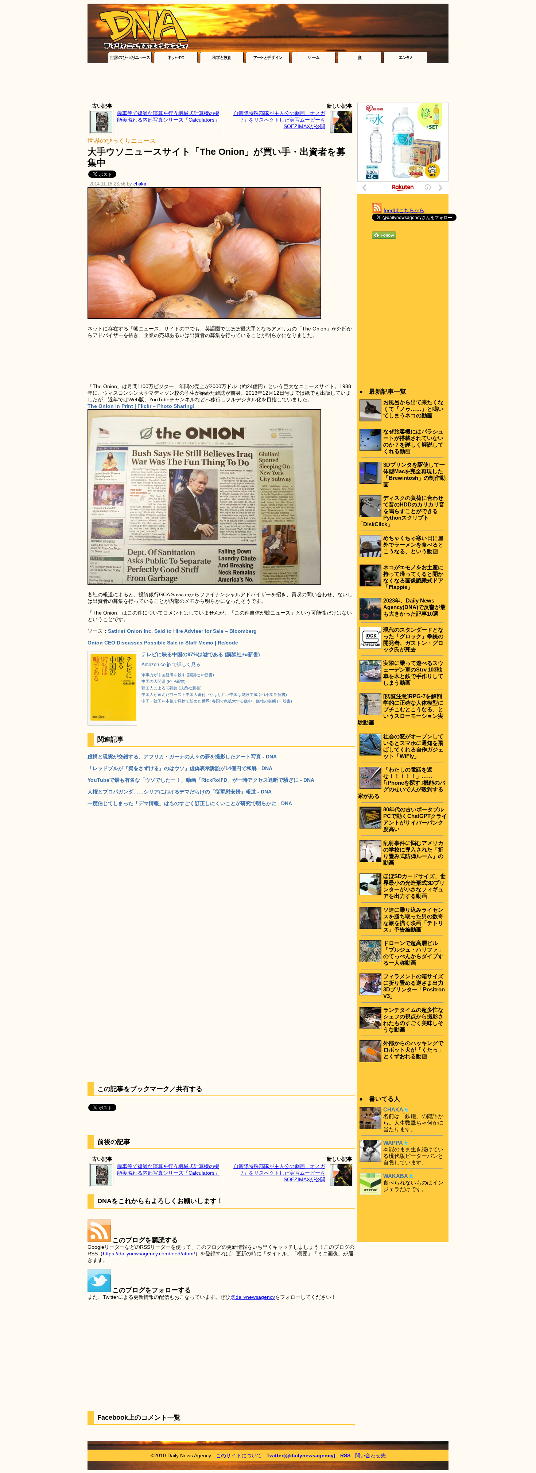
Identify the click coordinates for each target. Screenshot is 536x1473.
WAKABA (395, 1176)
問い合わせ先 (370, 1455)
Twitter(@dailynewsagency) (301, 1455)
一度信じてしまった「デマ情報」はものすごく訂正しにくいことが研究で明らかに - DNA (190, 803)
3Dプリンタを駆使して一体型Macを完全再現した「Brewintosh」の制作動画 (414, 474)
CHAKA (393, 1109)
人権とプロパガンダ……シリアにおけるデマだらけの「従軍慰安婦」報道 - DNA (180, 792)
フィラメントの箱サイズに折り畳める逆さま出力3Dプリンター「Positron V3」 (414, 986)
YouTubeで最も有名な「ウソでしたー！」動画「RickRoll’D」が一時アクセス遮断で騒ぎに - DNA (201, 780)
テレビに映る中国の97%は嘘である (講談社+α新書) (200, 654)
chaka (139, 184)
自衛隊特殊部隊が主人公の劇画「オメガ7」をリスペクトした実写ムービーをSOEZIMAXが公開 (279, 119)
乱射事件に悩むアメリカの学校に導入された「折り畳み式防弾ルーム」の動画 (413, 853)
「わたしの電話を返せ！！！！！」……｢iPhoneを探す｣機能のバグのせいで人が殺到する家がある (401, 782)
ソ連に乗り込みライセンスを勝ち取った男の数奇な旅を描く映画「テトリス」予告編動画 (413, 920)
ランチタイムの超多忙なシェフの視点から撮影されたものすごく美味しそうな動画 (413, 1020)
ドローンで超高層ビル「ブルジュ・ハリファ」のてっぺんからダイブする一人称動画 (413, 953)
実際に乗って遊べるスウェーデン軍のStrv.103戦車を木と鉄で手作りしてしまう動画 (413, 673)
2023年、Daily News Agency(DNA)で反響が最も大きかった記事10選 (414, 607)
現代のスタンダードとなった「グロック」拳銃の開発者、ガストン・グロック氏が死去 (413, 640)
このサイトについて (239, 1455)
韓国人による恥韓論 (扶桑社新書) (171, 688)
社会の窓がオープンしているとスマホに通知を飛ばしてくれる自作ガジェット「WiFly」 (413, 746)
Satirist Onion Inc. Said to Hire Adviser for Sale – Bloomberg (182, 631)
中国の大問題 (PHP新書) (163, 681)
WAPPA (393, 1143)
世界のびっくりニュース (122, 140)
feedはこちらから (404, 210)
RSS (345, 1455)
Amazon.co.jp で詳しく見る (171, 664)
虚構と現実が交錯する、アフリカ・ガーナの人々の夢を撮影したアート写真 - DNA (182, 757)
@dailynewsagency (252, 1297)
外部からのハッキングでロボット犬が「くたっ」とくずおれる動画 (413, 1049)
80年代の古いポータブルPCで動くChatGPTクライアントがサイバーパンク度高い (415, 819)
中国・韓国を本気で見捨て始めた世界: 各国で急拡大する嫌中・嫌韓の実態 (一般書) (216, 701)
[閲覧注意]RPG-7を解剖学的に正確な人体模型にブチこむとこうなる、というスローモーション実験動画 (400, 709)
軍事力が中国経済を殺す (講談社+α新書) (177, 675)
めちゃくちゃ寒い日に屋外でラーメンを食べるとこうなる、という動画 (413, 544)
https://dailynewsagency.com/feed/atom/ (149, 1253)
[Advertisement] (268, 84)
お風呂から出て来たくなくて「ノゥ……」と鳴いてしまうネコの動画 (413, 408)
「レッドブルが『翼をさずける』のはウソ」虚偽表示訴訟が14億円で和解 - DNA (180, 768)
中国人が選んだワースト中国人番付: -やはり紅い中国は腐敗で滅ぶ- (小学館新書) (214, 694)
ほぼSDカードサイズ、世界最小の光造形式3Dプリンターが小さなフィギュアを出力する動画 (414, 886)
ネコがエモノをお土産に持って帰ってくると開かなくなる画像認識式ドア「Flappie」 (413, 577)
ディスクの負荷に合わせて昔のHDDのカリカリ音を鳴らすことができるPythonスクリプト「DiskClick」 (401, 511)
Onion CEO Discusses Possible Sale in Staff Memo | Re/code (163, 643)
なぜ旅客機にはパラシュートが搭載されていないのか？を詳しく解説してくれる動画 (413, 441)
